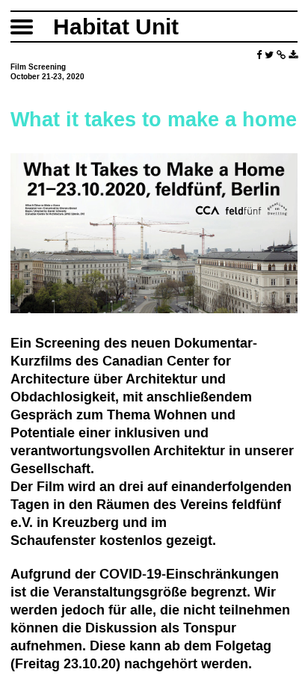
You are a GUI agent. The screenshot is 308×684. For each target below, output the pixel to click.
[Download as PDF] (293, 55)
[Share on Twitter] (269, 55)
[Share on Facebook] (259, 55)
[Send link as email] (281, 55)
